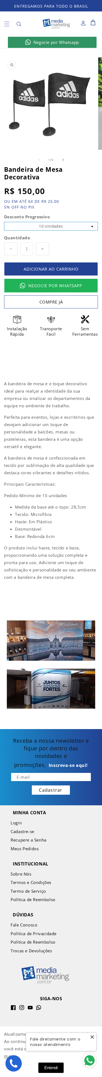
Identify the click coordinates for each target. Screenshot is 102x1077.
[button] (7, 24)
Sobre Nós (21, 874)
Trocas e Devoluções (31, 950)
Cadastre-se (22, 831)
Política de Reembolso (33, 899)
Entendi (51, 1067)
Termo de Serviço (28, 891)
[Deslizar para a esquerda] (39, 160)
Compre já (51, 302)
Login (16, 822)
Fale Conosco (24, 925)
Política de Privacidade (34, 933)
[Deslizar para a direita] (63, 160)
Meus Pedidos (25, 848)
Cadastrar (51, 790)
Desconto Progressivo (27, 216)
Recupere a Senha (29, 840)
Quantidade (17, 237)
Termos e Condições (31, 882)
